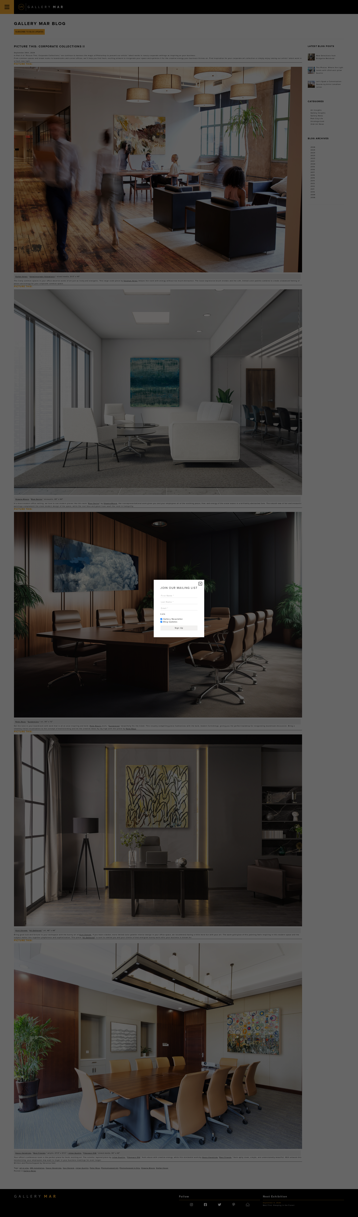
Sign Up (179, 628)
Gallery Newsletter (173, 619)
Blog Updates (170, 622)
